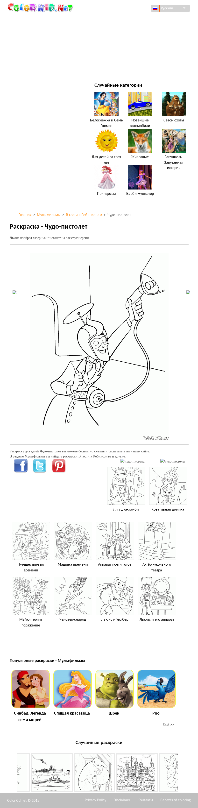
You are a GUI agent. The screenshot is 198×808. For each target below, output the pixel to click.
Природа (122, 68)
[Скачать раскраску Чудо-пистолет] (172, 461)
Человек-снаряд (72, 620)
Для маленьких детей (39, 59)
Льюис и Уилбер (114, 620)
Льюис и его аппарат (157, 620)
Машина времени (73, 565)
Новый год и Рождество (134, 59)
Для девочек (125, 39)
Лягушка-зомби (126, 510)
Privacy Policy (95, 800)
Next (181, 773)
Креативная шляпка (167, 510)
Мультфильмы (33, 39)
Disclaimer (121, 800)
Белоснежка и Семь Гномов (106, 123)
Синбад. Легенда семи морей (30, 716)
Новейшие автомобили (140, 123)
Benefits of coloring (175, 800)
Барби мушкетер (140, 194)
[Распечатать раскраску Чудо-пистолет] (133, 461)
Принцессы (106, 194)
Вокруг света (125, 19)
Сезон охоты (173, 120)
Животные (140, 157)
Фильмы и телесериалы (40, 68)
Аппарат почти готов (114, 565)
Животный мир (127, 29)
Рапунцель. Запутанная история (173, 162)
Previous (13, 773)
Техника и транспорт (38, 19)
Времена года (32, 49)
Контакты (145, 800)
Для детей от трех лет (106, 159)
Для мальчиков (128, 49)
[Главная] (41, 7)
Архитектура (31, 29)
